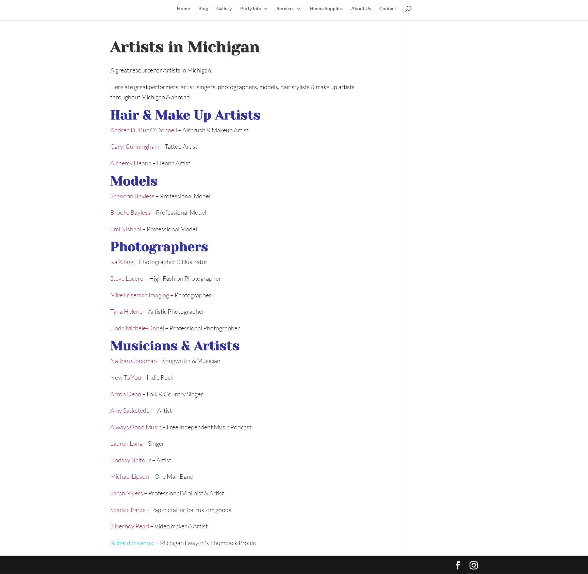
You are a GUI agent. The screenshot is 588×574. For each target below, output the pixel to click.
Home (183, 8)
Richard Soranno (132, 542)
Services (285, 8)
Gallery (224, 8)
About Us (361, 8)
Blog (203, 8)
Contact (387, 8)
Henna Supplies (326, 8)
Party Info (250, 8)
